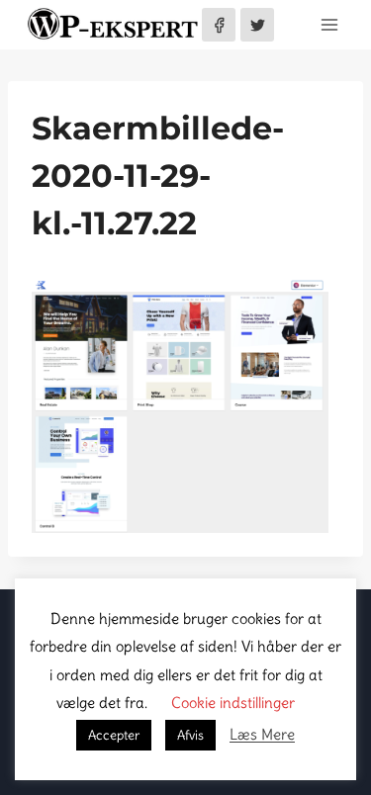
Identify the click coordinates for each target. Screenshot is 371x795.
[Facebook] (218, 25)
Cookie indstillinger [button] (233, 702)
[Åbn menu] (329, 24)
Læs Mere (262, 734)
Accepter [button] (113, 735)
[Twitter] (257, 25)
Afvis (190, 735)
